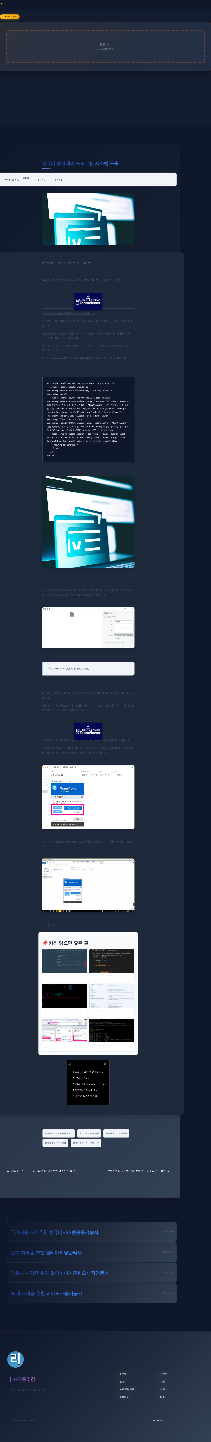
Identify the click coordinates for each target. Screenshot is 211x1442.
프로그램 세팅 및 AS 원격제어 (89, 1072)
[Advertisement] (105, 100)
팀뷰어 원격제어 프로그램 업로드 (91, 1084)
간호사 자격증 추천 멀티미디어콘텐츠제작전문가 (60, 1273)
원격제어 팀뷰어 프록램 (55, 1143)
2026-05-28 (168, 1231)
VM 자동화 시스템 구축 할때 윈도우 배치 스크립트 (137, 1171)
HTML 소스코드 (82, 1078)
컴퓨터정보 (60, 179)
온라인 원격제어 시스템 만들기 (58, 1133)
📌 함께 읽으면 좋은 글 (86, 1096)
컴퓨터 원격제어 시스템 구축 (86, 1143)
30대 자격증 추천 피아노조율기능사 (46, 1293)
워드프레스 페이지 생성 (86, 1090)
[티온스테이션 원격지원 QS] (88, 316)
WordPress (158, 1420)
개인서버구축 (41, 179)
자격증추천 (24, 1379)
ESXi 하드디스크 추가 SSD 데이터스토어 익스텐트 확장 (43, 1171)
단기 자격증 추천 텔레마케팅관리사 (46, 1252)
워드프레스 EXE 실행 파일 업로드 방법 (68, 668)
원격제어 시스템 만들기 (116, 1133)
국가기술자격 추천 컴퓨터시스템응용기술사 (55, 1232)
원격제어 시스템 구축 (89, 1133)
